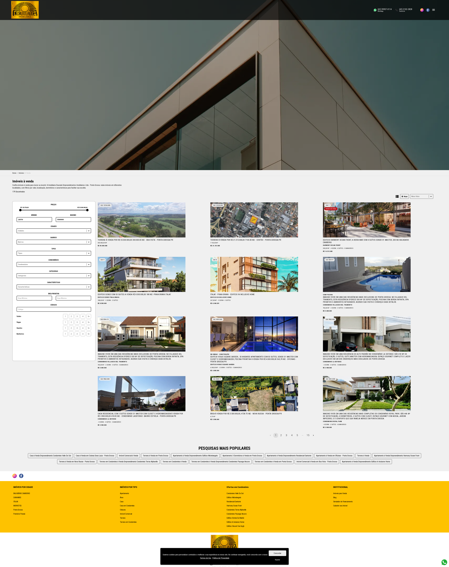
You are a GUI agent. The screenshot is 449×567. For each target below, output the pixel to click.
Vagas (19, 322)
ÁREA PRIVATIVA (53, 294)
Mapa (405, 196)
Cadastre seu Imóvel (340, 506)
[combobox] (411, 196)
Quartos (19, 328)
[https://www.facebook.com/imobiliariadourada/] (428, 10)
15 (308, 435)
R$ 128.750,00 (24, 207)
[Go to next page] (313, 435)
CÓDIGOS (53, 305)
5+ (89, 316)
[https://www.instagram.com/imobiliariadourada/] (422, 10)
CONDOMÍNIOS (53, 260)
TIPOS (53, 249)
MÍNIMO (34, 215)
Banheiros (20, 334)
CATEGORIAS (53, 271)
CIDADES (54, 226)
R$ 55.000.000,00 (82, 207)
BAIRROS (54, 237)
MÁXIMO (73, 215)
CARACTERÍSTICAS (53, 282)
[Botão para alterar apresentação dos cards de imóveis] (397, 196)
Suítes (19, 316)
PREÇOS (53, 205)
